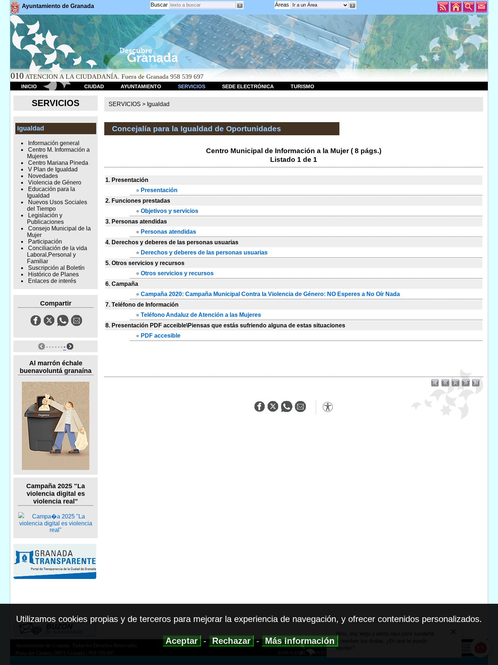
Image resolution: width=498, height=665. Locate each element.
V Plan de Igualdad (53, 169)
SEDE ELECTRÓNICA (248, 86)
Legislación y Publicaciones (45, 218)
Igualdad (158, 104)
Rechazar (231, 641)
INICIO (29, 86)
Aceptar (181, 641)
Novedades (43, 176)
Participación (45, 241)
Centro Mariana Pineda (58, 163)
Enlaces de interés (52, 281)
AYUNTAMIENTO (141, 86)
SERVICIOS (191, 86)
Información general (53, 143)
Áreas (283, 4)
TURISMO (302, 86)
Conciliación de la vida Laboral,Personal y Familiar (57, 254)
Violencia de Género (54, 182)
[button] (352, 5)
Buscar (159, 4)
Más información (299, 641)
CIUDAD (94, 86)
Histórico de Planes (53, 274)
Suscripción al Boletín (56, 268)
